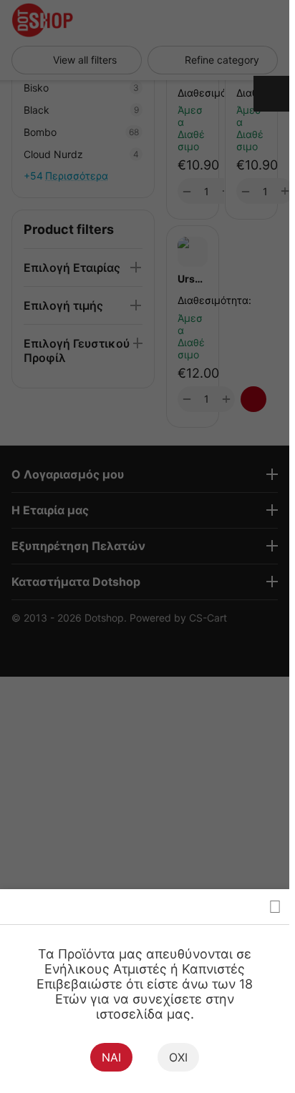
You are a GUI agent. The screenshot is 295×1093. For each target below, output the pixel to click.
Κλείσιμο (275, 906)
